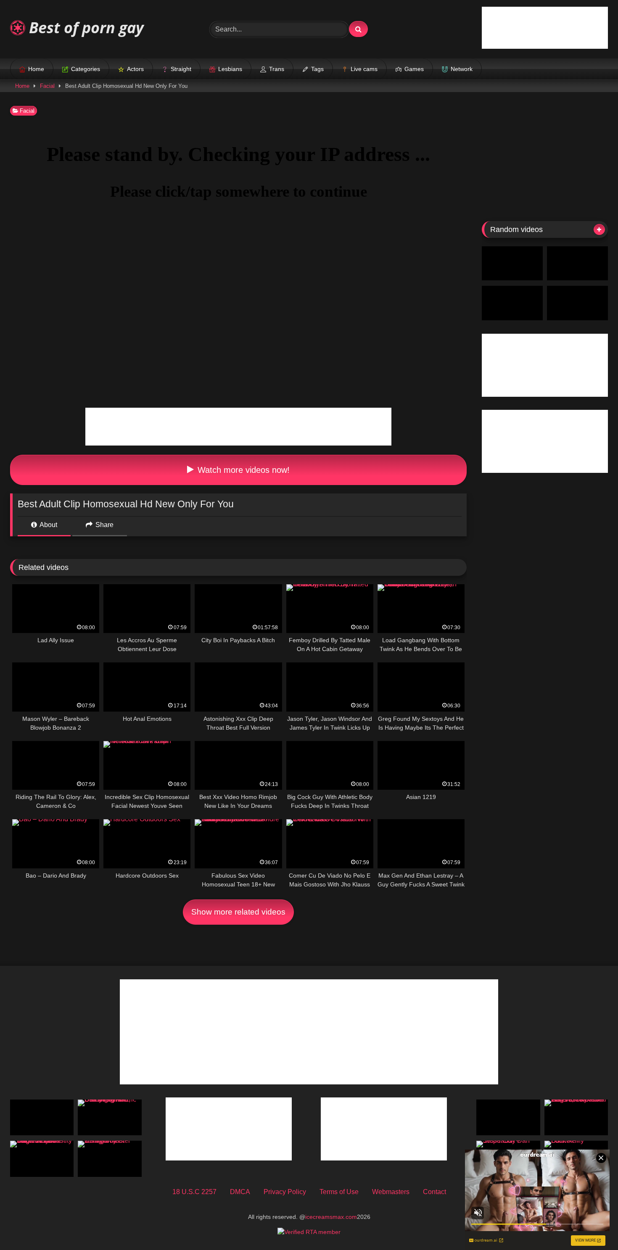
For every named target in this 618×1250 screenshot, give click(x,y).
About (47, 524)
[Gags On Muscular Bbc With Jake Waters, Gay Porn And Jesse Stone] (576, 1117)
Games (414, 69)
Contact (434, 1191)
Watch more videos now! (242, 470)
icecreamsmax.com (331, 1216)
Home (36, 69)
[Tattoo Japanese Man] (42, 1117)
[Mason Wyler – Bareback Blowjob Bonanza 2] (508, 1117)
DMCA (240, 1191)
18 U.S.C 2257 (194, 1191)
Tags (317, 69)
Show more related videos (238, 911)
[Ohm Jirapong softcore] (512, 303)
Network (462, 69)
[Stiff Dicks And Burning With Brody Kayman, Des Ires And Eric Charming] (109, 1117)
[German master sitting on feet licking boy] (109, 1158)
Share (104, 524)
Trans (276, 69)
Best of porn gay (84, 27)
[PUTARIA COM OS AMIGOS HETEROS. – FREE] (577, 263)
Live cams (364, 69)
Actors (135, 69)
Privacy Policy (285, 1191)
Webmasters (390, 1191)
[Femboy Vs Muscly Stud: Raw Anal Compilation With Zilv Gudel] (512, 263)
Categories (85, 69)
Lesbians (230, 69)
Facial (47, 86)
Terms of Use (339, 1191)
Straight (181, 69)
